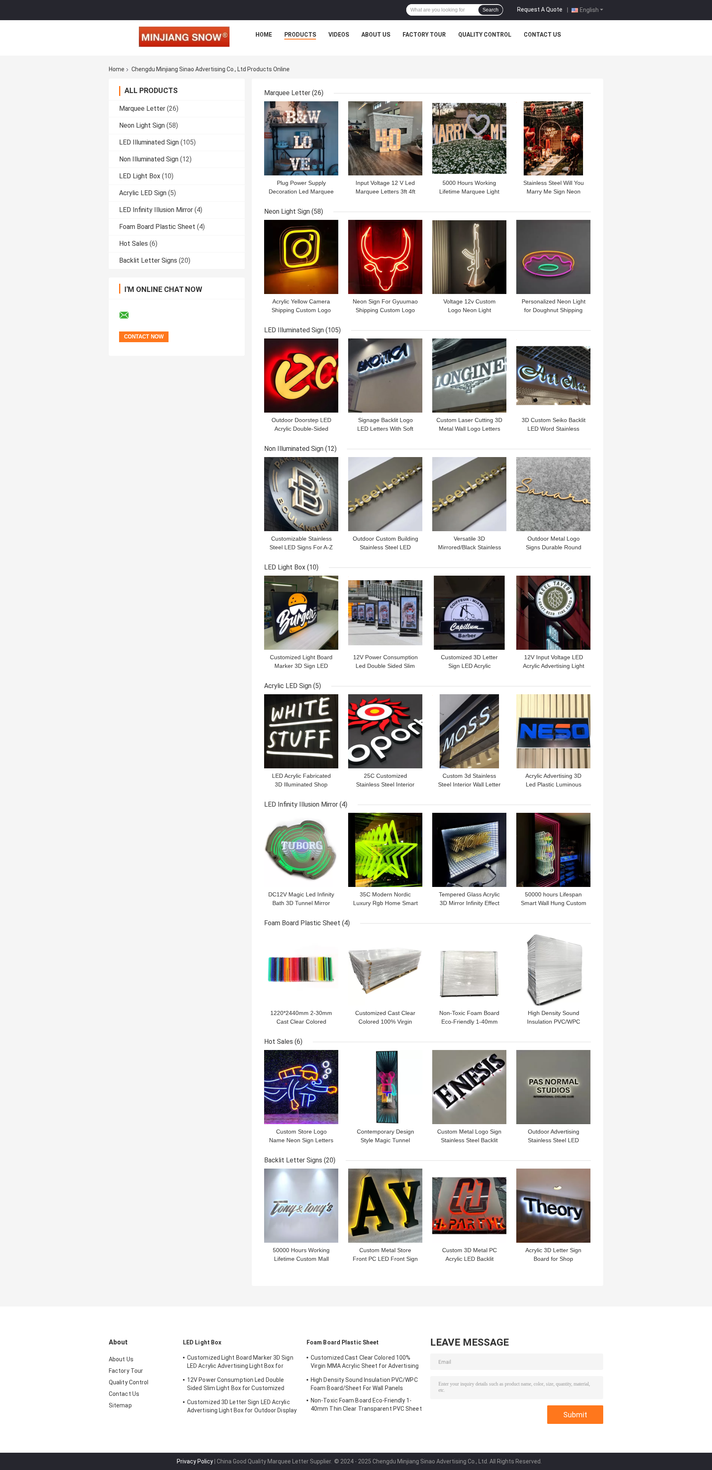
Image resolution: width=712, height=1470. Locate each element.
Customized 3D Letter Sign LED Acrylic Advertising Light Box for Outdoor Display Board (242, 1407)
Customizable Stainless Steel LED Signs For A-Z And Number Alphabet (301, 547)
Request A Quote (539, 9)
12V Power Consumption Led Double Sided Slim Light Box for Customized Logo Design (236, 1385)
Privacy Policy (195, 1461)
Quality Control (484, 34)
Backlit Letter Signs (148, 260)
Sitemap (120, 1405)
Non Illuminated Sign (148, 159)
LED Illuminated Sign (149, 142)
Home (263, 34)
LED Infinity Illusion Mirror (156, 210)
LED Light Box (139, 176)
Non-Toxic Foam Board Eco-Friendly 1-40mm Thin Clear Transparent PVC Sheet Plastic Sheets (366, 1405)
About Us (375, 34)
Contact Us (542, 34)
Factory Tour (424, 34)
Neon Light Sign (142, 125)
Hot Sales (133, 243)
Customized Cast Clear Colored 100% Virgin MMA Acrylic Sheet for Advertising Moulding (365, 1363)
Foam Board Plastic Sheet (157, 227)
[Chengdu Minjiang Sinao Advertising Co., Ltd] (184, 36)
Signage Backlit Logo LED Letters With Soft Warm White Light (385, 429)
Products (300, 34)
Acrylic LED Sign (142, 193)
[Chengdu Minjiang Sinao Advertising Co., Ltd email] (129, 315)
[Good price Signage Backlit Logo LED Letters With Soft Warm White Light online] (385, 375)
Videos (338, 34)
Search (490, 10)
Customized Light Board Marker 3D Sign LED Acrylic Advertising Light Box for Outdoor (240, 1363)
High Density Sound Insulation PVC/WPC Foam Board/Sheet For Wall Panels (364, 1384)
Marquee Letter (142, 108)
